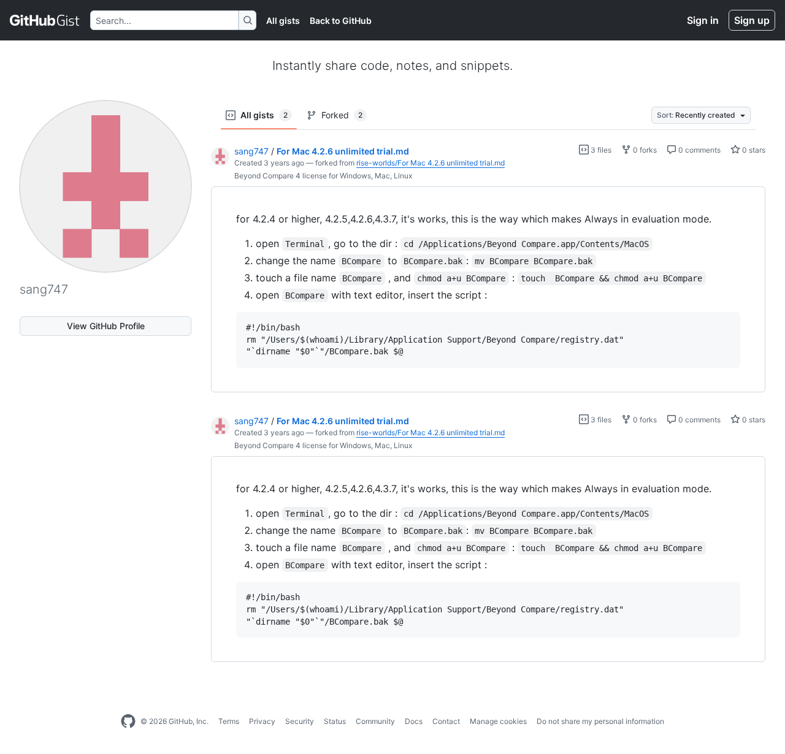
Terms (228, 721)
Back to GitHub (341, 20)
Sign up (752, 20)
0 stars (752, 149)
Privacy (262, 721)
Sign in (703, 20)
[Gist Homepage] (45, 20)
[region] (488, 289)
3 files (600, 149)
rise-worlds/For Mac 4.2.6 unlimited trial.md (430, 162)
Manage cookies (498, 721)
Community (375, 721)
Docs (414, 721)
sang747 (251, 151)
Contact (446, 721)
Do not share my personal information (600, 721)
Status (335, 721)
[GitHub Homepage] (128, 721)
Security (299, 721)
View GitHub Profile (106, 326)
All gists (283, 20)
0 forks (644, 149)
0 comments (698, 149)
